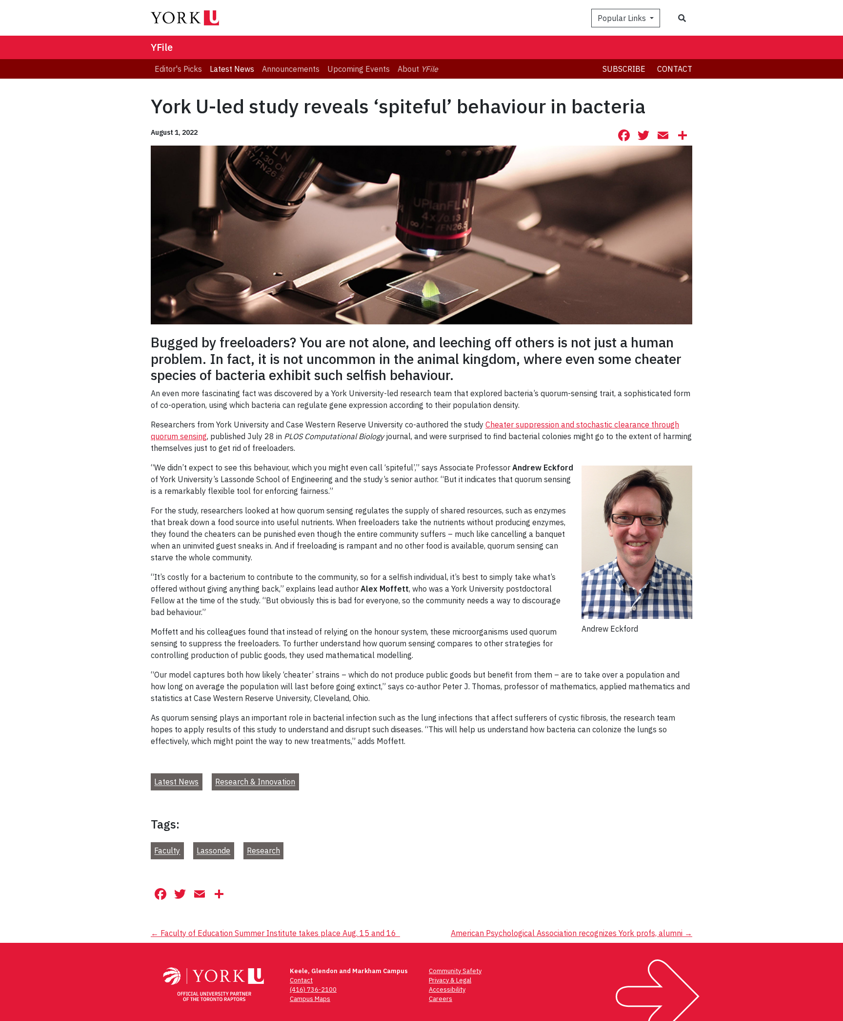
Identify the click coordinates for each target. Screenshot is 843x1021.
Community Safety (455, 971)
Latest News (176, 782)
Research (263, 851)
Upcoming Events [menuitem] (358, 69)
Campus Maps (310, 999)
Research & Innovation (255, 782)
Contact (674, 69)
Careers (440, 999)
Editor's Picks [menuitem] (178, 69)
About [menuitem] (418, 69)
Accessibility (447, 989)
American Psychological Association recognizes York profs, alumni (571, 933)
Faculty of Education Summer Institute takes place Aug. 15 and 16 (275, 933)
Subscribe (623, 69)
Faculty (167, 851)
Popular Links (623, 18)
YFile (162, 47)
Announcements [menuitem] (291, 69)
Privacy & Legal (450, 980)
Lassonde (213, 851)
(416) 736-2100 (313, 989)
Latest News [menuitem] (232, 69)
